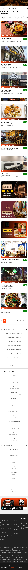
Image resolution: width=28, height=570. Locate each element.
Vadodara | (8, 556)
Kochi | (19, 550)
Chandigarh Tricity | (6, 559)
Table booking (9, 521)
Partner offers (2, 529)
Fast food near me (9, 525)
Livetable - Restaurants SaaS (24, 527)
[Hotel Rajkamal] (14, 32)
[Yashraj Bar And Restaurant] (14, 141)
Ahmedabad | (16, 549)
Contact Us (3, 536)
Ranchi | (10, 552)
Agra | (2, 550)
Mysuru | (2, 556)
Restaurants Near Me (10, 534)
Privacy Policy (16, 534)
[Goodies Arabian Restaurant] (14, 252)
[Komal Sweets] (14, 115)
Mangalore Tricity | (17, 559)
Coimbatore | (4, 552)
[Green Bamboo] (14, 278)
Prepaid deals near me (9, 530)
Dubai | (7, 549)
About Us (2, 520)
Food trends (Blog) (2, 524)
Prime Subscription (17, 521)
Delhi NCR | (3, 547)
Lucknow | (14, 550)
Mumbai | (9, 547)
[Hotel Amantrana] (14, 57)
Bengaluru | (16, 547)
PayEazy (16, 524)
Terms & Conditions (17, 530)
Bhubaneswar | (10, 554)
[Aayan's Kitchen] (14, 83)
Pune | (26, 547)
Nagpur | (2, 557)
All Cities (25, 559)
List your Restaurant (24, 522)
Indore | (17, 554)
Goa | (11, 549)
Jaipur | (23, 549)
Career (2, 539)
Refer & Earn (17, 527)
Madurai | (13, 557)
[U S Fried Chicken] (14, 167)
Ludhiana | (22, 554)
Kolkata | (2, 549)
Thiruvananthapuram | (17, 556)
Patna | (25, 552)
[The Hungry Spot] (14, 304)
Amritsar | (3, 554)
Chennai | (21, 547)
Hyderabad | (7, 550)
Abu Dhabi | (19, 557)
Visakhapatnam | (17, 552)
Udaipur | (8, 557)
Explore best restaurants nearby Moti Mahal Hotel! (13, 561)
